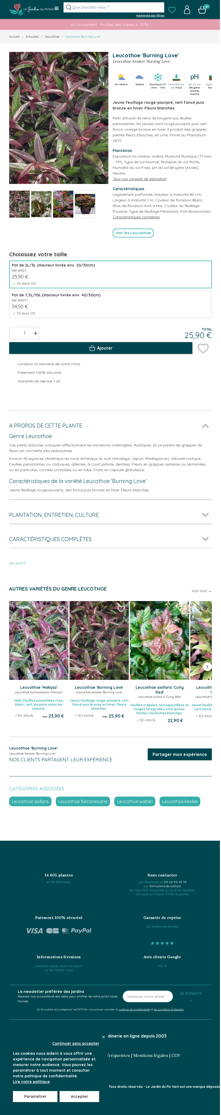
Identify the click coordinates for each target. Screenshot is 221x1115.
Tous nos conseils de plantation (139, 178)
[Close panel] (103, 1037)
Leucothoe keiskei (180, 801)
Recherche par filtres (150, 15)
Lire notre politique (31, 1081)
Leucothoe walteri (135, 801)
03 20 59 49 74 (175, 882)
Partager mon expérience (180, 754)
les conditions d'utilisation (169, 1009)
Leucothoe (52, 36)
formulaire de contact (165, 886)
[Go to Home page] (31, 9)
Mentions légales (150, 1055)
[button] (172, 9)
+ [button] (35, 333)
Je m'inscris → (190, 996)
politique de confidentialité (134, 1009)
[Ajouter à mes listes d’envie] (203, 348)
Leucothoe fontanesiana (82, 801)
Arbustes (32, 36)
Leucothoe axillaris (30, 801)
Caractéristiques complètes (136, 217)
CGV (175, 1055)
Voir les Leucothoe (133, 232)
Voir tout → (202, 590)
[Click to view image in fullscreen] (58, 118)
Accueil (14, 36)
